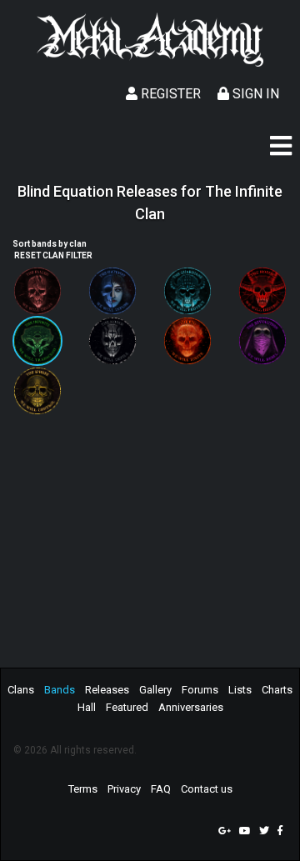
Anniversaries (190, 707)
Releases (107, 689)
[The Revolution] (263, 341)
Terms (83, 789)
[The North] (113, 341)
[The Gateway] (113, 291)
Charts (277, 689)
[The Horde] (263, 291)
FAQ (161, 789)
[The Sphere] (37, 391)
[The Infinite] (37, 341)
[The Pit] (187, 341)
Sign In (254, 94)
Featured (127, 707)
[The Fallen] (37, 291)
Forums (200, 689)
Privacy (124, 789)
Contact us (206, 789)
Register (169, 94)
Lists (240, 689)
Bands (59, 689)
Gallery (155, 689)
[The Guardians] (187, 291)
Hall (87, 707)
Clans (21, 689)
